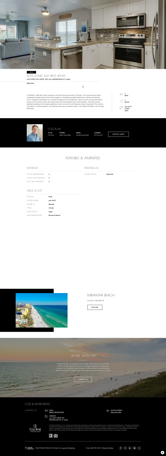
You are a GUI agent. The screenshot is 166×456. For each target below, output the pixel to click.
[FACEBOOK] (120, 448)
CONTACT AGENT (118, 134)
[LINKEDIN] (130, 448)
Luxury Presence (68, 448)
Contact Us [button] (83, 379)
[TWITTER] (139, 448)
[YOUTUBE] (134, 448)
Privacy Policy (107, 448)
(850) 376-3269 (65, 135)
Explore (94, 307)
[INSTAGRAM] (125, 448)
